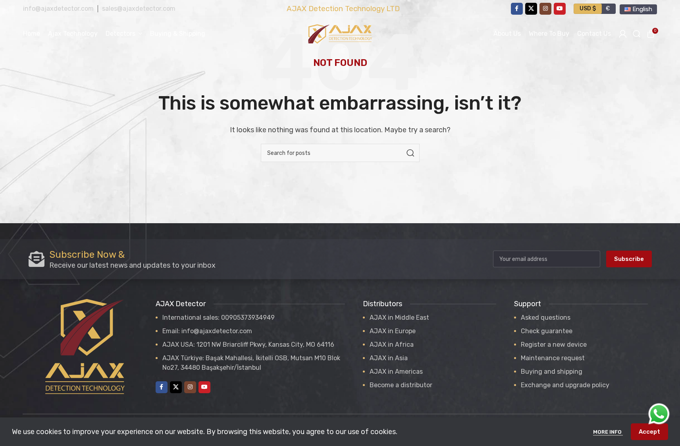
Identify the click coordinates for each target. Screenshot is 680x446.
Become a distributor (401, 385)
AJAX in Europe (393, 331)
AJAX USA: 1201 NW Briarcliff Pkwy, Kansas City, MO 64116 (248, 344)
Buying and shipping (551, 371)
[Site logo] (340, 33)
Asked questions (545, 317)
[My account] (623, 34)
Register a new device (554, 344)
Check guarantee (546, 331)
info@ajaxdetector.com (58, 8)
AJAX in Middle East (399, 317)
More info (608, 432)
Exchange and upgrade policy (565, 385)
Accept (649, 431)
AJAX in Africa (392, 344)
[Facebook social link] (517, 9)
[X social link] (531, 9)
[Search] (410, 153)
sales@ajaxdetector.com (138, 8)
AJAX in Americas (396, 371)
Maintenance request (553, 358)
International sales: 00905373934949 (218, 317)
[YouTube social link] (560, 9)
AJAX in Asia (389, 358)
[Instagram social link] (545, 9)
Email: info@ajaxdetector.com (207, 331)
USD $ (588, 8)
